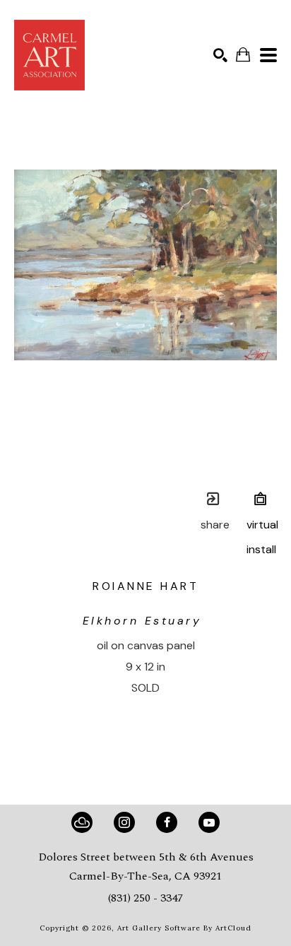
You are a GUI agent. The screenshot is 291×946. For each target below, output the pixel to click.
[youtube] (209, 822)
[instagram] (124, 822)
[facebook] (166, 822)
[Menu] (268, 55)
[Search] (220, 55)
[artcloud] (82, 822)
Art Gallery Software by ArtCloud (184, 928)
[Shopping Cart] (243, 55)
